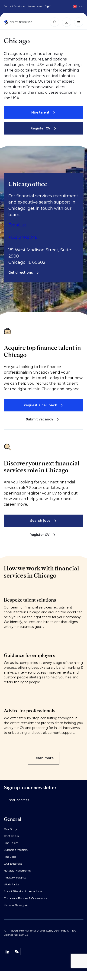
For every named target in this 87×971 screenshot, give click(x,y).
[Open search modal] (54, 22)
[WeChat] (16, 951)
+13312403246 (23, 237)
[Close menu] (78, 22)
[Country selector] (43, 6)
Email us (17, 225)
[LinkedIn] (7, 951)
